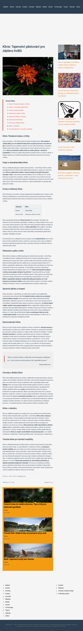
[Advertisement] (41, 25)
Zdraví (78, 7)
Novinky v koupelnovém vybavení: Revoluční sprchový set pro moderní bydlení (69, 121)
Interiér (12, 7)
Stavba (50, 7)
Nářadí (45, 7)
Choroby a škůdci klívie (16, 123)
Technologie (58, 7)
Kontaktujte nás (21, 476)
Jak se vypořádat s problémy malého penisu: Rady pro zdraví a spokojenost (68, 65)
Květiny (25, 7)
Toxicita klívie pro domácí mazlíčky (20, 129)
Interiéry (18, 7)
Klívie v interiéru (14, 126)
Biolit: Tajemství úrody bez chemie (19, 559)
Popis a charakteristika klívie (18, 107)
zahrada (51, 482)
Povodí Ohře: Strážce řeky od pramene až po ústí (25, 533)
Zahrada (72, 7)
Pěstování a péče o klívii (17, 113)
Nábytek (38, 7)
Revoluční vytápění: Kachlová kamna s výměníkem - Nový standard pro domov (69, 175)
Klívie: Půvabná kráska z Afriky (19, 104)
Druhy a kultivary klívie (16, 110)
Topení (66, 7)
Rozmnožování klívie (16, 120)
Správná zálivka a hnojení (17, 117)
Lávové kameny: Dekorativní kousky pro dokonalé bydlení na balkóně (68, 93)
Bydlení (5, 7)
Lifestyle (31, 7)
